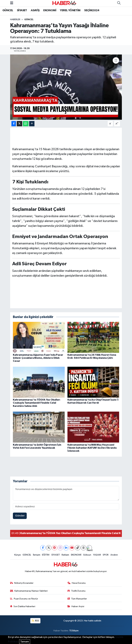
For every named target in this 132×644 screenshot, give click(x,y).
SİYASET (22, 10)
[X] (48, 547)
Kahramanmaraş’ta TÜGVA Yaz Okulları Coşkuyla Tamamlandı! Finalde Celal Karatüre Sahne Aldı (36, 402)
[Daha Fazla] (31, 123)
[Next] (89, 547)
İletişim (36, 555)
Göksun (87, 555)
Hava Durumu (79, 583)
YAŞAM (97, 555)
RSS (37, 620)
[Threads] (83, 547)
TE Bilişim (74, 630)
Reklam (65, 555)
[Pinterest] (54, 547)
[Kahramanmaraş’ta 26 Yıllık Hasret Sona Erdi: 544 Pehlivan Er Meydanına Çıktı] (93, 337)
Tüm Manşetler (79, 599)
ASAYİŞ (35, 10)
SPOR (105, 555)
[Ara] (119, 3)
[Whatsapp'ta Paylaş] (25, 123)
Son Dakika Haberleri (24, 606)
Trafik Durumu (78, 591)
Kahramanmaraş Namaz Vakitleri (31, 591)
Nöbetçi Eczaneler (23, 583)
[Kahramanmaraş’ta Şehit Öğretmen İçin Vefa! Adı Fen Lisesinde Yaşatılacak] (39, 427)
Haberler (15, 19)
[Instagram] (60, 547)
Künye (17, 555)
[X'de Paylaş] (19, 123)
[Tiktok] (77, 547)
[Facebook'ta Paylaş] (13, 123)
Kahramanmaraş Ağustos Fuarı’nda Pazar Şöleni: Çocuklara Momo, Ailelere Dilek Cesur (38, 358)
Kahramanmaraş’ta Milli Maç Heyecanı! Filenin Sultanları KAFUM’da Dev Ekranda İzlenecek (92, 447)
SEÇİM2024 (91, 10)
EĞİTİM (45, 555)
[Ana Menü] (11, 3)
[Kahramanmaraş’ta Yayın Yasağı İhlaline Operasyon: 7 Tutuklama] (66, 87)
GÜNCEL (7, 10)
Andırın (114, 555)
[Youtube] (72, 547)
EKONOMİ (49, 10)
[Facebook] (43, 547)
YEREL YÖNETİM (70, 10)
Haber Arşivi (77, 606)
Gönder (20, 515)
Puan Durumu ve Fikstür (26, 599)
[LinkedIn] (66, 547)
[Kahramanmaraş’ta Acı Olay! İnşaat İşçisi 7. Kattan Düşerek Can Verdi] (93, 382)
